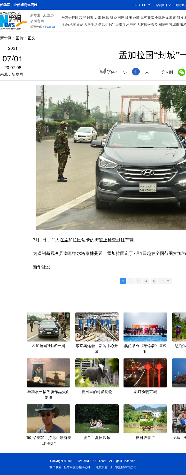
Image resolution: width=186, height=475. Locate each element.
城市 (175, 24)
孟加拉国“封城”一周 (48, 345)
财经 (113, 17)
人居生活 (91, 24)
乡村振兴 (144, 24)
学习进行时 (70, 17)
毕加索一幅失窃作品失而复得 (48, 394)
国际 (105, 17)
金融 (65, 24)
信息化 (103, 24)
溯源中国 (165, 24)
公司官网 (37, 20)
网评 (120, 17)
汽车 (72, 24)
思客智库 (147, 17)
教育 (172, 17)
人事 (97, 17)
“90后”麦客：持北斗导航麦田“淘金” (48, 440)
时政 (90, 17)
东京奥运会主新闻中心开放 (97, 348)
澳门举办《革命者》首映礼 (145, 348)
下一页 (165, 281)
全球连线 (162, 17)
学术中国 (129, 24)
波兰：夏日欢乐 (96, 437)
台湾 (136, 17)
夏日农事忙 (145, 437)
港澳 (128, 17)
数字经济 (115, 24)
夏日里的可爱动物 (96, 391)
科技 (180, 17)
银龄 (154, 24)
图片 (19, 38)
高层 (82, 17)
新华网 (6, 38)
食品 (80, 24)
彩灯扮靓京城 (145, 391)
